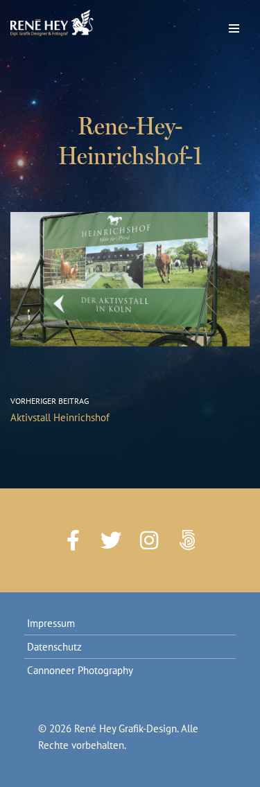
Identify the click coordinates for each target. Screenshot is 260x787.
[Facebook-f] (72, 540)
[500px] (187, 540)
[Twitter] (111, 540)
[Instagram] (149, 540)
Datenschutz (54, 646)
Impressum (51, 623)
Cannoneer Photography (80, 670)
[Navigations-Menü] (234, 24)
